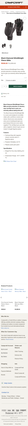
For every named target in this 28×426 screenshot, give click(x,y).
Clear (25, 77)
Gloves (3, 13)
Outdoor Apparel (5, 11)
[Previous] (3, 29)
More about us (5, 328)
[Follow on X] (17, 406)
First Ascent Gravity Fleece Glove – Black (7, 304)
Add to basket (17, 86)
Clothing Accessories (20, 11)
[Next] (24, 29)
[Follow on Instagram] (14, 406)
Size (2, 80)
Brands (3, 374)
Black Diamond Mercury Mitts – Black (19, 304)
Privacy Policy (18, 424)
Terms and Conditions (8, 424)
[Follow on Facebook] (11, 406)
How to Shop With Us (7, 367)
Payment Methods (6, 371)
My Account (4, 349)
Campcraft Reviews (20, 376)
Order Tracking (19, 351)
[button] (2, 3)
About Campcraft (19, 373)
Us (5, 392)
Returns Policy (19, 358)
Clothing (12, 11)
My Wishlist (4, 353)
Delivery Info (18, 355)
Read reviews (9, 339)
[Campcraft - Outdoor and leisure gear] (14, 2)
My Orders (4, 356)
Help (8, 383)
